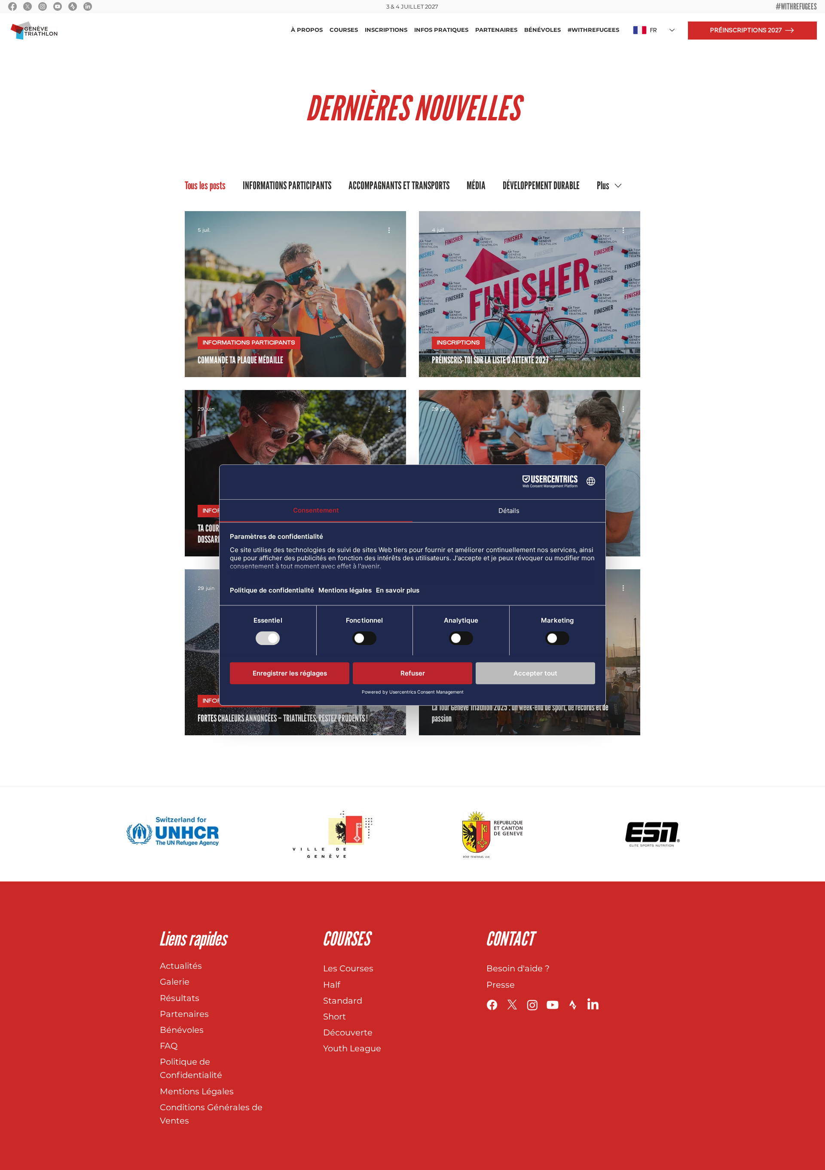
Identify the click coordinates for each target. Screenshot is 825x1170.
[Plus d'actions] (392, 230)
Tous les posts (205, 185)
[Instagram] (42, 6)
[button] (307, 30)
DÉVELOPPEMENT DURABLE (541, 185)
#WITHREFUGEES (796, 6)
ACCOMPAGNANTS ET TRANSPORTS (398, 185)
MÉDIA (476, 185)
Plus (603, 185)
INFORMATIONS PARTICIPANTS (287, 185)
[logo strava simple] (573, 1005)
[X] (27, 6)
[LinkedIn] (87, 6)
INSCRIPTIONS (458, 343)
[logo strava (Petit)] (72, 6)
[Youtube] (57, 6)
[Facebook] (12, 6)
